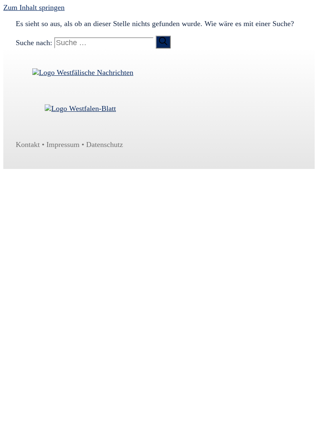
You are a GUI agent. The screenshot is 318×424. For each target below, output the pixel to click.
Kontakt (28, 144)
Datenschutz (104, 144)
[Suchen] (163, 42)
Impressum (63, 144)
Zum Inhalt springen (34, 7)
